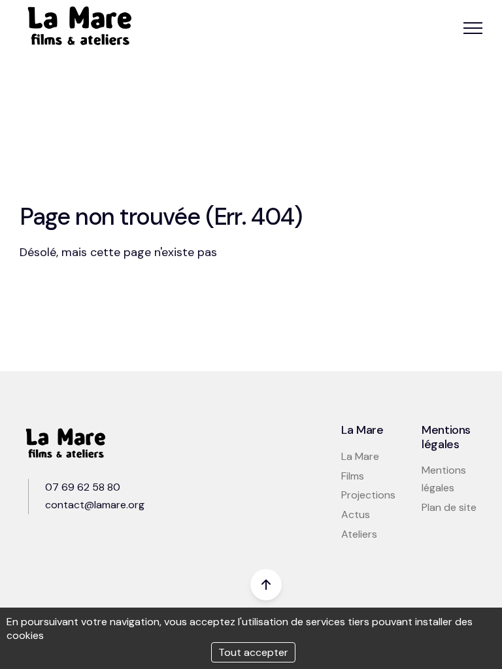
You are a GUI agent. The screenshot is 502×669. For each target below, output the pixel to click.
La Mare (360, 456)
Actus (355, 514)
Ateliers (359, 534)
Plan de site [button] (449, 507)
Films (352, 476)
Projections (368, 495)
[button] (473, 28)
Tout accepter (253, 652)
